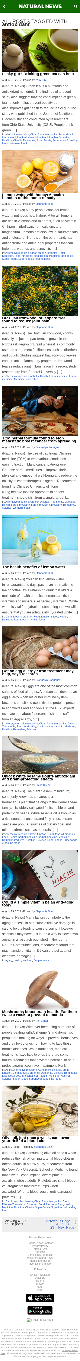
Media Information (40, 1260)
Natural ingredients (13, 840)
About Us (40, 1251)
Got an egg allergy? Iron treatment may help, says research (38, 672)
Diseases (69, 501)
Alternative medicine (17, 134)
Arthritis (34, 376)
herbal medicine (11, 137)
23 (52, 1227)
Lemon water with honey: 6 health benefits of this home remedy (33, 196)
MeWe (40, 1283)
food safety (30, 726)
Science (7, 507)
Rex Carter (41, 1020)
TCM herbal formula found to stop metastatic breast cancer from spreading (39, 439)
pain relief (32, 379)
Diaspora (40, 1277)
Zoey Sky (40, 80)
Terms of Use (40, 1248)
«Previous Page (58, 1221)
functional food (30, 255)
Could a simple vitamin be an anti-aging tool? (38, 903)
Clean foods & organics (43, 134)
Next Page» (67, 1227)
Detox (62, 252)
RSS (40, 1289)
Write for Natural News (40, 1257)
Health (70, 134)
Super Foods (43, 140)
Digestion (7, 255)
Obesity (17, 140)
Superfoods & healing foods (34, 258)
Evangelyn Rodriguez (48, 447)
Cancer (34, 501)
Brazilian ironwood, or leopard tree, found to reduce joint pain (34, 319)
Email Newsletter (40, 1274)
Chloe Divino (43, 785)
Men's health (61, 137)
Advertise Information (40, 1263)
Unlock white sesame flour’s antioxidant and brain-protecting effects (38, 777)
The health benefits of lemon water (33, 567)
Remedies (29, 140)
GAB (40, 1286)
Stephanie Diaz (44, 203)
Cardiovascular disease (19, 1201)
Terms (14, 1332)
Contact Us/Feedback (40, 1254)
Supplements (41, 960)
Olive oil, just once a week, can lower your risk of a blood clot (36, 1139)
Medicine (47, 137)
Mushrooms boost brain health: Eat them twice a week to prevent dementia (39, 1013)
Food (62, 134)
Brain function (38, 834)
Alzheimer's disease (49, 1069)
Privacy (5, 1332)
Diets (66, 1201)
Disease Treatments (51, 501)
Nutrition (7, 140)
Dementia (46, 1072)
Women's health (19, 143)
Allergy (9, 723)
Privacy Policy (40, 1246)
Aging (8, 960)
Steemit (40, 1280)
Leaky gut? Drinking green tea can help (38, 74)
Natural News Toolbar (40, 1243)
